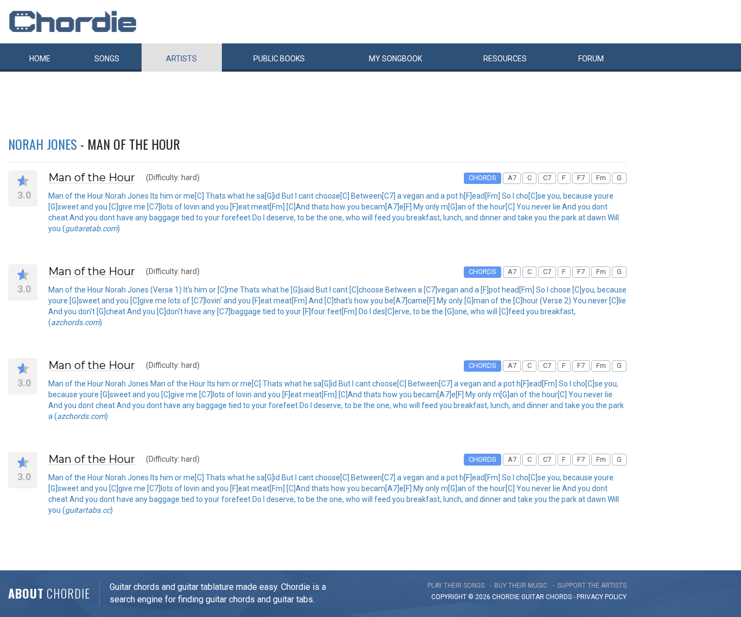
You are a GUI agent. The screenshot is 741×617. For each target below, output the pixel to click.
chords (559, 597)
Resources (505, 58)
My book (395, 58)
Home (39, 58)
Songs (106, 58)
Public (279, 58)
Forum (591, 58)
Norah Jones (42, 144)
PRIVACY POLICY (602, 597)
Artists (181, 58)
